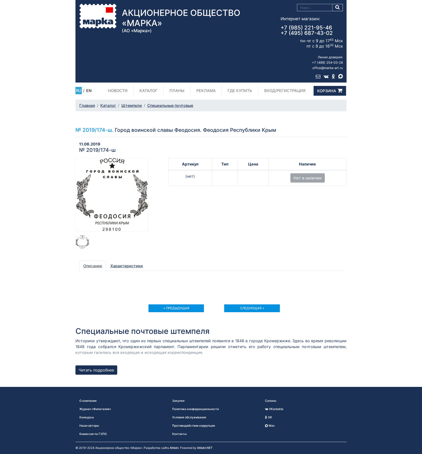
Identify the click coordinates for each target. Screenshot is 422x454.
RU (78, 90)
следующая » (252, 308)
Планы (176, 90)
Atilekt (174, 448)
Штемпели (131, 105)
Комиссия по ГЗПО (93, 434)
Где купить (240, 90)
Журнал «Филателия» (95, 409)
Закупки (178, 400)
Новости (117, 90)
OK (269, 417)
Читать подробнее (96, 370)
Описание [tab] (92, 265)
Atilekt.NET (204, 448)
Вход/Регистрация (285, 90)
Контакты (179, 434)
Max (271, 425)
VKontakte (275, 409)
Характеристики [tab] (126, 265)
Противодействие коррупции (193, 425)
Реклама (206, 90)
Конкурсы (86, 417)
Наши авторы (89, 425)
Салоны (270, 400)
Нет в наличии (308, 177)
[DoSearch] (337, 7)
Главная (87, 105)
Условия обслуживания (189, 417)
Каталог (148, 90)
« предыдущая (176, 308)
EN (89, 90)
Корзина (326, 90)
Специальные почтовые (170, 105)
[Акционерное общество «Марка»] (98, 15)
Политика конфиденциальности (195, 409)
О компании (87, 400)
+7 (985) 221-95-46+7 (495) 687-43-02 (307, 30)
